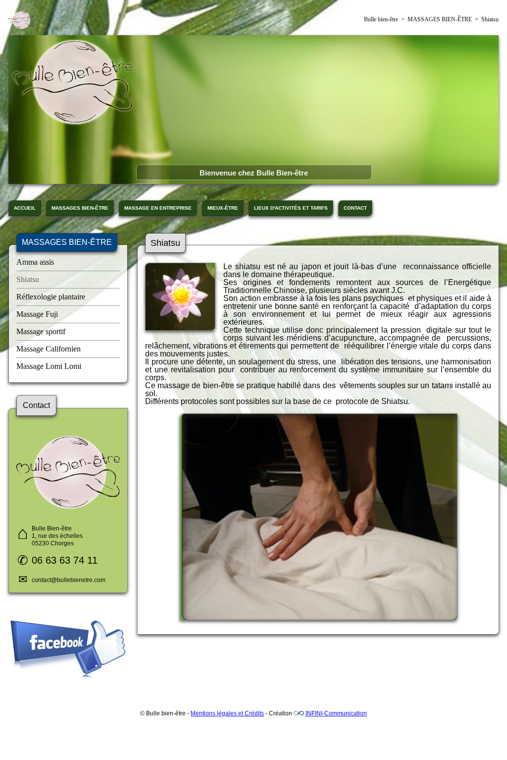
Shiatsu (27, 279)
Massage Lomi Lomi (48, 366)
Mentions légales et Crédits (227, 713)
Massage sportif (40, 331)
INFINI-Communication (336, 713)
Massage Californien (48, 349)
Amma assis (35, 262)
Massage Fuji (37, 314)
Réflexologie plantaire (50, 296)
